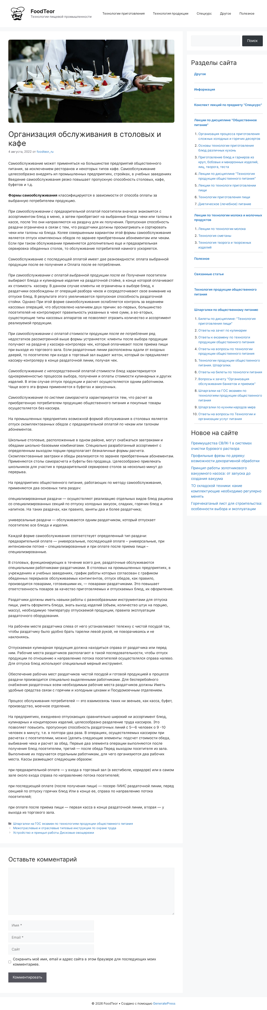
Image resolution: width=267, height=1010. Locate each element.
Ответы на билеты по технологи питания (230, 372)
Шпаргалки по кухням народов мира (227, 407)
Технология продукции (170, 13)
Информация (204, 89)
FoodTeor (43, 11)
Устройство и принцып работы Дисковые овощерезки (53, 832)
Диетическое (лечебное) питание (224, 204)
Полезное (246, 13)
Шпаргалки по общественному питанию (226, 310)
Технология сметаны (214, 236)
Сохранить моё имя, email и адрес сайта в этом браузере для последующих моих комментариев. (84, 962)
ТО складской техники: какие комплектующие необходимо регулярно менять (226, 491)
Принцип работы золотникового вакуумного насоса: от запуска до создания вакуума (221, 473)
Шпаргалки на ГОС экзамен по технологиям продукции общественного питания (73, 823)
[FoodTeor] (17, 13)
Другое (225, 13)
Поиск (252, 41)
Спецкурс (204, 13)
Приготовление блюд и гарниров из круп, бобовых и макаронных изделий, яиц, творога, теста (228, 162)
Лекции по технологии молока (222, 229)
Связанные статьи (209, 274)
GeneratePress (164, 1003)
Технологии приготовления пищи (224, 197)
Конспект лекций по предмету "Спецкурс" (228, 105)
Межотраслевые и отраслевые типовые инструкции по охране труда (64, 828)
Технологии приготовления (123, 13)
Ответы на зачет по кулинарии (222, 330)
